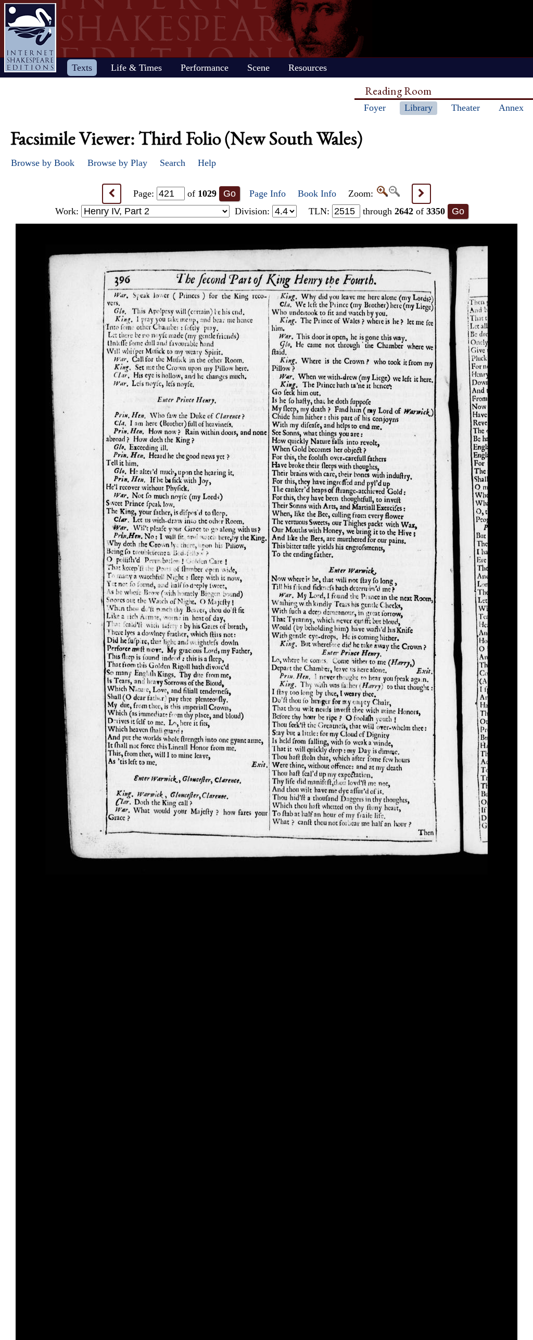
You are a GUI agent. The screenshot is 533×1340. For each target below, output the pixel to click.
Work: (68, 211)
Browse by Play (117, 163)
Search (172, 163)
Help (207, 163)
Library (418, 107)
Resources (307, 67)
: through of (377, 211)
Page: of (175, 193)
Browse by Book (42, 163)
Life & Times (136, 67)
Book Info (317, 193)
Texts (82, 67)
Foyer (375, 107)
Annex (511, 107)
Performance (205, 67)
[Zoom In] (382, 193)
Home (30, 37)
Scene (258, 67)
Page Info (267, 193)
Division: (253, 211)
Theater (465, 107)
